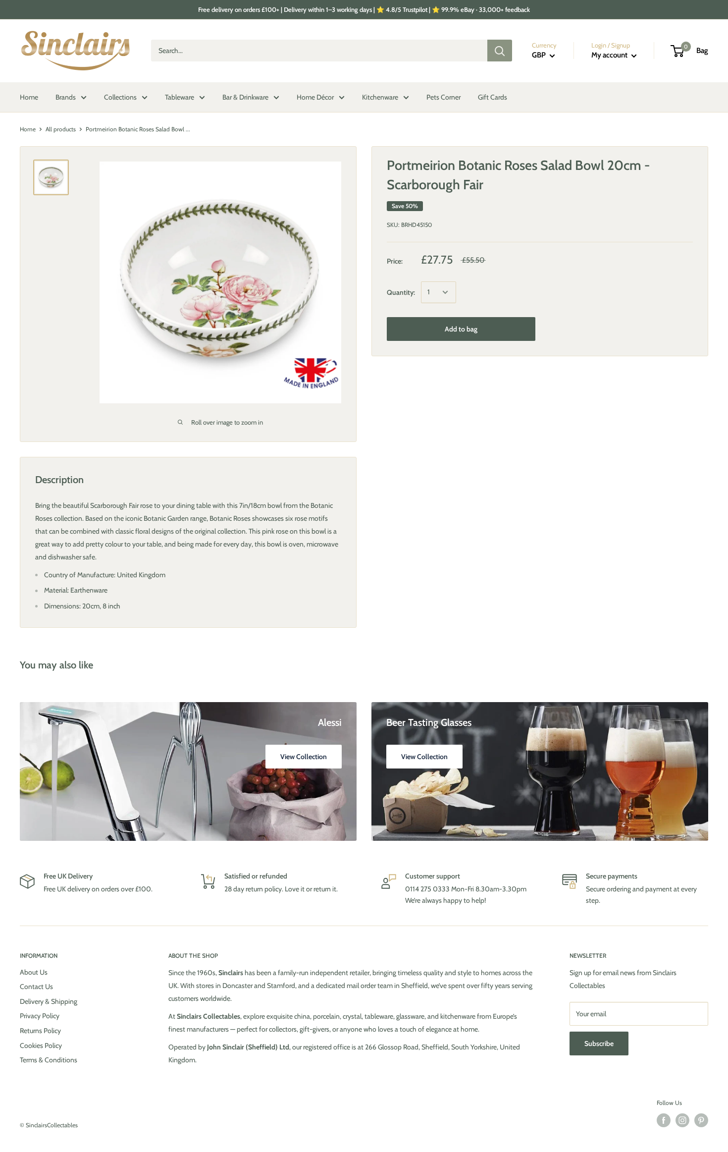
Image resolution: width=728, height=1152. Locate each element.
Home (28, 129)
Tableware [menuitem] (179, 97)
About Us (34, 972)
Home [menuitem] (29, 97)
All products (61, 129)
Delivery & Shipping (48, 1001)
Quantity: (401, 292)
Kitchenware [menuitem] (380, 97)
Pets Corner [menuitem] (443, 97)
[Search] (499, 51)
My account (610, 55)
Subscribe (599, 1043)
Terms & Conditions (48, 1059)
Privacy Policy (39, 1015)
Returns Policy (40, 1030)
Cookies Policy (41, 1045)
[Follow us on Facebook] (664, 1120)
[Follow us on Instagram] (682, 1120)
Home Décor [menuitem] (315, 97)
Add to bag (461, 329)
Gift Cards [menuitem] (492, 97)
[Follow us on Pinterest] (701, 1120)
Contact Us (36, 986)
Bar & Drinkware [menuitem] (245, 97)
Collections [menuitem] (120, 97)
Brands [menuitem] (65, 97)
